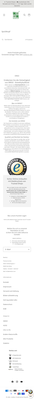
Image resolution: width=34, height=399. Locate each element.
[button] (4, 15)
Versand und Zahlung (11, 291)
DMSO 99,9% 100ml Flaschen (16, 94)
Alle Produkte (8, 339)
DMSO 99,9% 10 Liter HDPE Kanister (13, 97)
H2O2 (5, 325)
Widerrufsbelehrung (10, 295)
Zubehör (6, 343)
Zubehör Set (16, 132)
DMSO (5, 321)
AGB (4, 309)
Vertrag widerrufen (10, 300)
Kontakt (6, 282)
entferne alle (27, 55)
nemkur (13, 397)
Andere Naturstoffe (10, 334)
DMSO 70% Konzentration (15, 150)
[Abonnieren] (28, 249)
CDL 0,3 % (6, 330)
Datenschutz (7, 304)
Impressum (7, 287)
